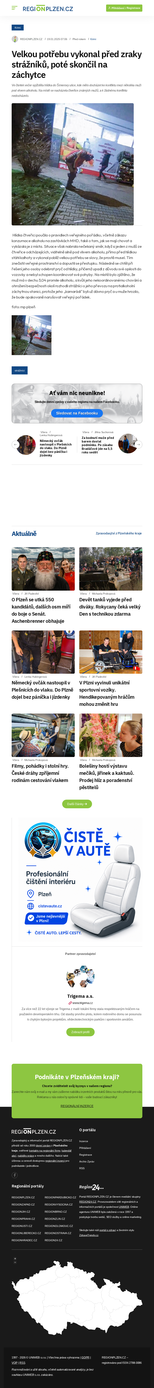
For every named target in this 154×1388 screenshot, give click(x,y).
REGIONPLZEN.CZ (31, 39)
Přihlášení (85, 1147)
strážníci (20, 370)
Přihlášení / (118, 8)
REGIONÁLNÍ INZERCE (77, 1106)
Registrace (133, 8)
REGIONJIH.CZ (21, 1211)
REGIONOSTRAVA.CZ (58, 1233)
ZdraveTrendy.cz (88, 1235)
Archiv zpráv (86, 1161)
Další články (75, 804)
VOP (14, 1362)
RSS (82, 1168)
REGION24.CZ (53, 1240)
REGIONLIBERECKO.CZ (26, 1233)
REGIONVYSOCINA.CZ (59, 1204)
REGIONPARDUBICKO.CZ (60, 1197)
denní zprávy (43, 1145)
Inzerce (83, 1141)
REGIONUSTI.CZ (22, 1225)
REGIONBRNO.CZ (56, 1211)
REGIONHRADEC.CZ (24, 1240)
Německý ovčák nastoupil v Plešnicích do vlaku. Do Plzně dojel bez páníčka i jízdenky (56, 448)
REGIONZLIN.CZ (55, 1218)
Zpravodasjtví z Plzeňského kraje (119, 533)
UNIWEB (124, 1206)
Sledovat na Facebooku (77, 413)
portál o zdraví (108, 1230)
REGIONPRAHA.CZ (23, 1218)
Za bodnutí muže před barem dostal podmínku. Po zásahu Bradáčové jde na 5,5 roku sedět (98, 445)
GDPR (85, 1357)
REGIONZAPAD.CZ (23, 1204)
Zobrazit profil (80, 1032)
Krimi (18, 27)
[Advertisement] (77, 494)
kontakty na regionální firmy (44, 1150)
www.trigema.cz (82, 1003)
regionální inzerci (55, 1160)
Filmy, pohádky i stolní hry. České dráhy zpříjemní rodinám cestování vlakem (40, 773)
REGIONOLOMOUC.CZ (59, 1225)
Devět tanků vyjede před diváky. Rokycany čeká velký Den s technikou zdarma (109, 606)
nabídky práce (26, 1155)
